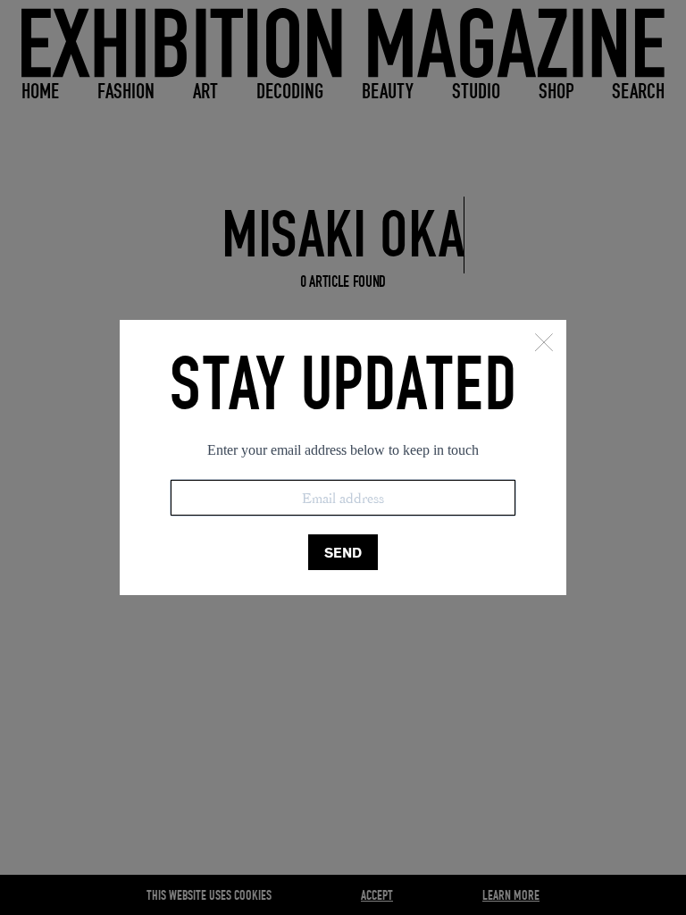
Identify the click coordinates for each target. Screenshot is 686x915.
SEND (343, 552)
